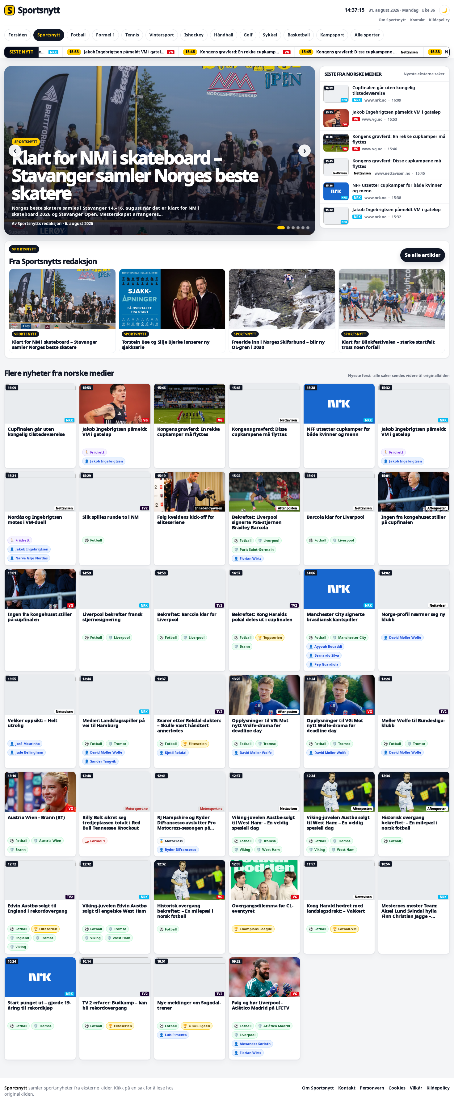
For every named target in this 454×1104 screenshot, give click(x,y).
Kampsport (332, 35)
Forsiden (17, 35)
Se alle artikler (422, 255)
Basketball (299, 35)
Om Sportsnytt (392, 20)
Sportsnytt (48, 35)
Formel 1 (105, 35)
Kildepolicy (439, 20)
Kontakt (417, 20)
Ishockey (194, 35)
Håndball (223, 35)
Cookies (397, 1088)
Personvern (372, 1088)
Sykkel (270, 35)
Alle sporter (367, 35)
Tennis (132, 35)
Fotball (78, 35)
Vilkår (416, 1088)
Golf (248, 35)
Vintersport (161, 35)
